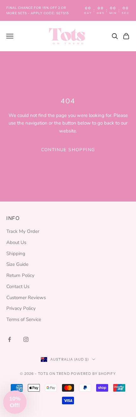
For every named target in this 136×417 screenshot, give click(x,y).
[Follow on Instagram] (26, 339)
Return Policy (20, 275)
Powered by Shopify (93, 373)
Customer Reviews (26, 297)
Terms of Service (23, 319)
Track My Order (22, 231)
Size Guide (17, 264)
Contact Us (17, 286)
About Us (16, 242)
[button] (15, 402)
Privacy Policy (21, 308)
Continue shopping (68, 150)
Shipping (15, 253)
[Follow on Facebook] (9, 339)
